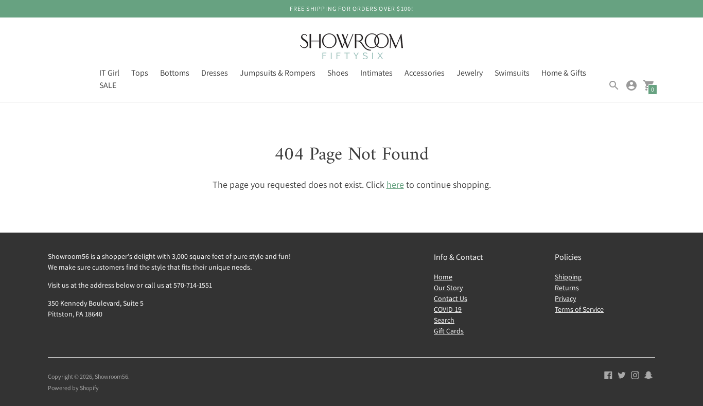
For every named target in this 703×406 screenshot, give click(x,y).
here (395, 184)
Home (443, 276)
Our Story (448, 287)
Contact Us (450, 298)
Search (444, 320)
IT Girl (109, 72)
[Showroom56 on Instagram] (635, 374)
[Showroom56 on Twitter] (622, 374)
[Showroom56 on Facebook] (608, 374)
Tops (139, 72)
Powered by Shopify (73, 388)
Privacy (565, 298)
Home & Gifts (563, 72)
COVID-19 (448, 309)
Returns (567, 287)
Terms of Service (579, 309)
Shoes (337, 72)
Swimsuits (512, 72)
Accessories (425, 72)
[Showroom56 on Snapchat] (648, 374)
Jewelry (469, 72)
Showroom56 (111, 376)
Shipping (568, 276)
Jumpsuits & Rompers (277, 72)
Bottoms (174, 72)
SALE (107, 85)
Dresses (214, 72)
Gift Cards (449, 331)
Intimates (376, 72)
